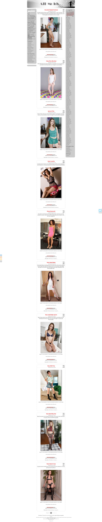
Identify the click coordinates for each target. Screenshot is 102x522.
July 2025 (67, 29)
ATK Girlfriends (68, 152)
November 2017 (68, 102)
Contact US (51, 520)
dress (29, 18)
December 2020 (68, 73)
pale (35, 28)
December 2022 (68, 54)
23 (71, 14)
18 (73, 13)
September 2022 (68, 56)
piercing (29, 30)
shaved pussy (30, 31)
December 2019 (68, 82)
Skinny (34, 32)
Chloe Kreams (30, 51)
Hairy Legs (29, 21)
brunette (33, 17)
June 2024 (67, 39)
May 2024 (67, 40)
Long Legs (32, 25)
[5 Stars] (50, 54)
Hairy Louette (51, 161)
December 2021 (68, 63)
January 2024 (68, 43)
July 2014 (67, 134)
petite (33, 29)
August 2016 (68, 114)
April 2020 (68, 79)
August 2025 (68, 28)
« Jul (67, 16)
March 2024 (68, 42)
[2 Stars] (48, 54)
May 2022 (67, 59)
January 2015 (68, 129)
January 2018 (68, 101)
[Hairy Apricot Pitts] (51, 117)
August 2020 (68, 76)
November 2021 (68, 64)
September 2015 (68, 123)
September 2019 (68, 85)
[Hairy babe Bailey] (51, 270)
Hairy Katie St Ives (51, 464)
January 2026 (68, 24)
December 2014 (68, 130)
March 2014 (68, 137)
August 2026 (68, 19)
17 (72, 13)
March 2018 (68, 99)
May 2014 (67, 136)
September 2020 (69, 75)
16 (71, 13)
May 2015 (67, 126)
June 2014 (67, 135)
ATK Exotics (29, 43)
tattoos (30, 38)
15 (70, 13)
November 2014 (68, 131)
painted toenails (31, 28)
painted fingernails (31, 27)
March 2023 (68, 51)
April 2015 (67, 127)
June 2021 (67, 68)
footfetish (31, 19)
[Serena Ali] (51, 218)
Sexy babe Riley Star (51, 413)
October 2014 (68, 132)
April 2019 (67, 89)
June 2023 (67, 49)
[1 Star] (47, 54)
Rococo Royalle (30, 56)
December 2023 (68, 44)
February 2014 (68, 138)
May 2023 (67, 50)
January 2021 (68, 72)
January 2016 (68, 120)
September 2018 (68, 94)
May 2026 (67, 21)
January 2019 (68, 91)
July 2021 (67, 67)
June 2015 (67, 125)
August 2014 (68, 133)
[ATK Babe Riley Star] (51, 419)
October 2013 (68, 141)
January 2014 (68, 139)
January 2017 (68, 110)
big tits (31, 15)
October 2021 (68, 65)
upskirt (31, 39)
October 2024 (68, 36)
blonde (33, 16)
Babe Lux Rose (30, 59)
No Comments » (55, 57)
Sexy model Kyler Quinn (51, 314)
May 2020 (67, 78)
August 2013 (68, 143)
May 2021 (67, 69)
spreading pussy (31, 36)
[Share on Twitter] (1, 255)
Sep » (73, 16)
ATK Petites (29, 45)
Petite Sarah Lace (30, 57)
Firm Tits (34, 18)
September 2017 (68, 104)
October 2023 (68, 46)
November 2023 (68, 45)
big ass (29, 15)
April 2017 (67, 108)
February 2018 (68, 100)
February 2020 (68, 81)
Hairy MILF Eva (51, 366)
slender (29, 33)
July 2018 (67, 96)
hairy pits (32, 21)
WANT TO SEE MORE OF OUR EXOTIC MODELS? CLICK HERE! (51, 250)
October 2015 (68, 122)
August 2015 (68, 124)
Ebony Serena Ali (51, 211)
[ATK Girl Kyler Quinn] (51, 321)
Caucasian (31, 18)
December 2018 (68, 92)
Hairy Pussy (31, 22)
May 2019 (67, 88)
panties (30, 29)
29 (70, 15)
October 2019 (68, 84)
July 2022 (67, 58)
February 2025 (68, 33)
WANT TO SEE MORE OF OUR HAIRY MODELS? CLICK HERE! (51, 99)
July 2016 (67, 115)
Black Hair (30, 16)
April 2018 (67, 98)
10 (72, 12)
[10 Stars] (54, 104)
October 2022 (68, 55)
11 (73, 12)
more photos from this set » (51, 51)
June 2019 (67, 87)
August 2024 (68, 38)
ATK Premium (30, 46)
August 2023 (68, 47)
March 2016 (68, 118)
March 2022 (68, 61)
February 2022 (68, 62)
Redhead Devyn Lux (31, 60)
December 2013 (68, 140)
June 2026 (67, 20)
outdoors (29, 26)
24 (72, 14)
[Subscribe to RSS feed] (1, 257)
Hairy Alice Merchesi (51, 61)
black (34, 15)
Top (99, 519)
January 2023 (68, 53)
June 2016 (67, 116)
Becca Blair (29, 52)
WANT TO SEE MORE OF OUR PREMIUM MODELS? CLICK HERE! (51, 49)
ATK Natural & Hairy (50, 107)
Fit (28, 19)
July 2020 (67, 77)
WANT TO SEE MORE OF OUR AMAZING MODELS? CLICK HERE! (51, 354)
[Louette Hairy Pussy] (51, 167)
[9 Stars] (54, 54)
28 (69, 15)
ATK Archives (30, 42)
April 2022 (67, 60)
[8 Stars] (53, 54)
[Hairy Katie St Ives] (51, 469)
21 (69, 14)
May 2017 (67, 107)
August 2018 (68, 95)
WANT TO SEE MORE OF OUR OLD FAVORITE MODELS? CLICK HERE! (51, 402)
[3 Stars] (48, 104)
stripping (30, 38)
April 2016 (67, 117)
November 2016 (68, 112)
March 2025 (68, 32)
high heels (30, 23)
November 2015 (68, 121)
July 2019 (67, 86)
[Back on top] (1, 261)
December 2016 (68, 111)
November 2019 (68, 83)
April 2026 (68, 22)
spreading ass (31, 35)
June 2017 (67, 106)
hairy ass (33, 20)
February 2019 (68, 90)
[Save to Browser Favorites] (1, 259)
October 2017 (68, 103)
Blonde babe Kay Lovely (31, 58)
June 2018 (67, 97)
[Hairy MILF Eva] (51, 369)
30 (71, 15)
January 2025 (68, 34)
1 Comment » (56, 157)
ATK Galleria (68, 147)
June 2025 (67, 30)
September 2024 (69, 37)
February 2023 (68, 52)
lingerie (30, 24)
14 (69, 13)
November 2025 (68, 26)
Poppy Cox (29, 49)
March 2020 (68, 80)
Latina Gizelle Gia (30, 50)
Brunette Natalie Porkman (51, 10)
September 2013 (68, 142)
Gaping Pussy (30, 20)
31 (72, 15)
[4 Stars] (49, 54)
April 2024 (68, 41)
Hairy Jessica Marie (31, 62)
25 (73, 14)
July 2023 (67, 48)
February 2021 (68, 71)
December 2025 (68, 25)
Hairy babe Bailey (51, 262)
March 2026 (68, 23)
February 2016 (68, 119)
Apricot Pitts (51, 111)
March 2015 (68, 128)
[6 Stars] (51, 54)
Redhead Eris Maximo (31, 61)
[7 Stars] (52, 54)
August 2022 (68, 57)
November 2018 (68, 93)
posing (33, 30)
